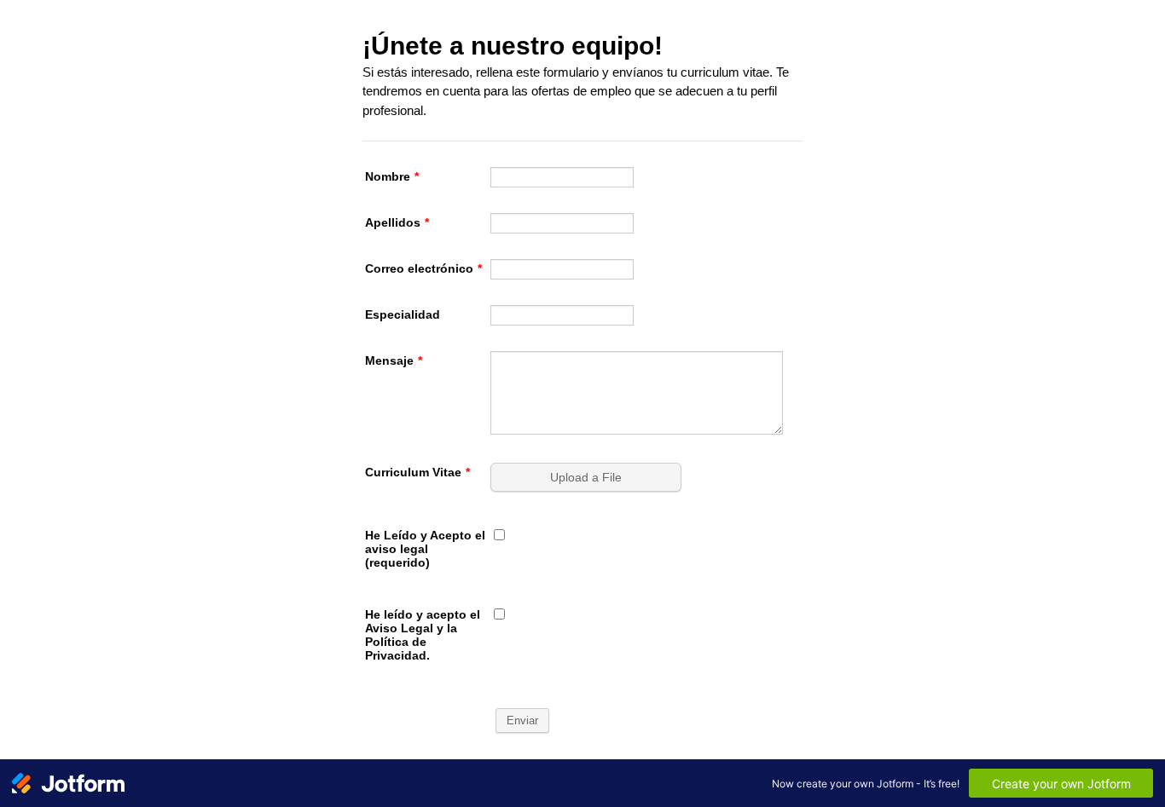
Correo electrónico (423, 268)
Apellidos (397, 222)
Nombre (392, 176)
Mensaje (393, 360)
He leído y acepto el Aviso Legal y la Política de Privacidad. (422, 635)
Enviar (522, 720)
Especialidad (402, 314)
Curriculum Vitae (417, 472)
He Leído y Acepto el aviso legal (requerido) (425, 548)
